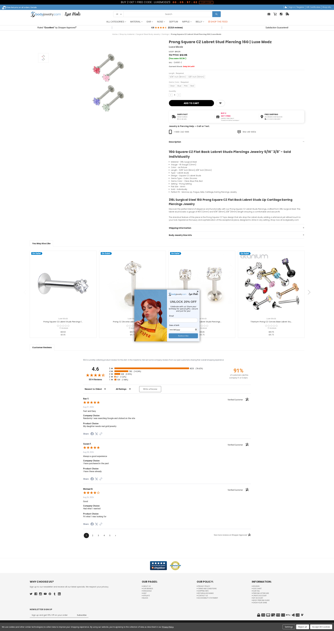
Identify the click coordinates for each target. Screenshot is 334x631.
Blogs (145, 598)
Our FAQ (256, 591)
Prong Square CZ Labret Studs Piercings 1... (63, 321)
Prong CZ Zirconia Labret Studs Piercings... (132, 321)
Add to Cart (134, 288)
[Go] (216, 14)
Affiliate (146, 595)
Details (34, 7)
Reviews (256, 586)
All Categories (115, 22)
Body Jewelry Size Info (180, 235)
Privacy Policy (204, 586)
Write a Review (150, 389)
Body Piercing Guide (261, 600)
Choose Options (64, 288)
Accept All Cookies (321, 626)
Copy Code (206, 2)
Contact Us (203, 595)
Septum (173, 22)
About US (147, 586)
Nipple (186, 22)
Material (135, 22)
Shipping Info (203, 591)
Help (144, 593)
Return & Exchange (206, 593)
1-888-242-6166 (181, 131)
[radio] (167, 368)
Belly (199, 22)
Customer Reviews (42, 347)
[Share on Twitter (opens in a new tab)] (96, 434)
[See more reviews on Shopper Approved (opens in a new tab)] (100, 434)
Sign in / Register (296, 7)
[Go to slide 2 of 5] (309, 292)
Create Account (260, 595)
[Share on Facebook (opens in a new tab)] (92, 434)
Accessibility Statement (208, 598)
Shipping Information (180, 228)
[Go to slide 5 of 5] (25, 292)
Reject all (302, 626)
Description (175, 141)
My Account (258, 598)
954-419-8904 (249, 131)
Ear (149, 22)
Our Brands (148, 588)
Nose (160, 22)
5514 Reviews (98, 379)
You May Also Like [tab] (41, 243)
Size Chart (257, 588)
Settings (289, 626)
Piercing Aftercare (261, 593)
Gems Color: (179, 82)
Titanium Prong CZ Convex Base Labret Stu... (271, 321)
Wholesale (147, 591)
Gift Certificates (313, 7)
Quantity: (172, 91)
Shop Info (326, 7)
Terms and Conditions (207, 588)
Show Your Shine (260, 603)
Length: (176, 73)
